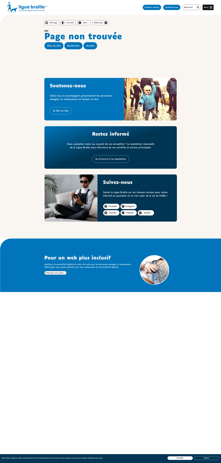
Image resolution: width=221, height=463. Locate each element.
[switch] (51, 22)
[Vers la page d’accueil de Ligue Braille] (27, 7)
